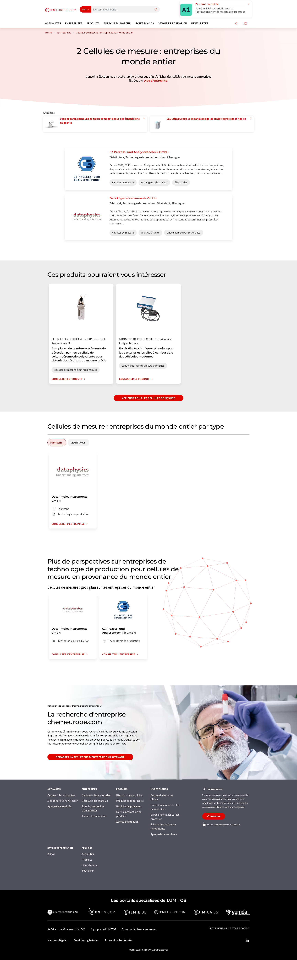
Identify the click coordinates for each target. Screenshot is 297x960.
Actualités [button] (53, 23)
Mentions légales (57, 940)
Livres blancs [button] (144, 23)
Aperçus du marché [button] (117, 23)
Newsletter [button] (199, 23)
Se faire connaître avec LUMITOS (66, 929)
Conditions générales (86, 940)
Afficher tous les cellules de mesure (148, 398)
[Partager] (235, 24)
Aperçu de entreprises (94, 816)
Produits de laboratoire (130, 800)
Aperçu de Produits (127, 821)
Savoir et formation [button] (172, 23)
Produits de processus (129, 806)
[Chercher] (156, 10)
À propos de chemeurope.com (139, 929)
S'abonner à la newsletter (62, 800)
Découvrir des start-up (95, 800)
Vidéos (51, 854)
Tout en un (88, 870)
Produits (87, 859)
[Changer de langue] (245, 24)
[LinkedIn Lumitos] (247, 940)
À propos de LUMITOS (103, 929)
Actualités (88, 854)
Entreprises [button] (73, 23)
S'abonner (213, 816)
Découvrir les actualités (61, 795)
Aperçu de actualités (59, 806)
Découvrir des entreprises (97, 795)
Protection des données (119, 940)
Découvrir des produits (129, 795)
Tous (84, 9)
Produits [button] (93, 23)
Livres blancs (89, 865)
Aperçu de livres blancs (164, 834)
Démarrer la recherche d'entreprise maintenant (90, 757)
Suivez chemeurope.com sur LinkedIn (223, 824)
